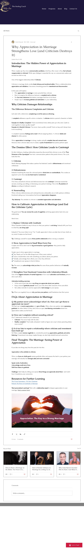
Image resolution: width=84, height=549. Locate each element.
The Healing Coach (19, 6)
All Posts (6, 31)
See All (79, 448)
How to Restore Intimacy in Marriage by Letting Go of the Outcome (41, 469)
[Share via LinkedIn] (20, 434)
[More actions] (71, 42)
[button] (78, 30)
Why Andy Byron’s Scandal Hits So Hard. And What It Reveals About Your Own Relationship (68, 469)
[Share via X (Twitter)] (16, 434)
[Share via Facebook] (12, 434)
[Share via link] (24, 434)
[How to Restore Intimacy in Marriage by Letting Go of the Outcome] (42, 458)
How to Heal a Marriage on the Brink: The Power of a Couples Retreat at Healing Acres (14, 469)
